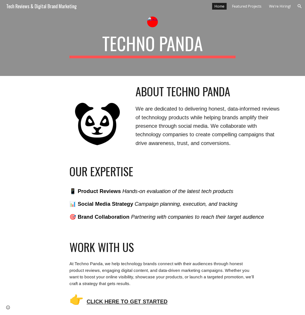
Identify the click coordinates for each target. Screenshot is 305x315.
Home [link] (219, 6)
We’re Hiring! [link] (280, 6)
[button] (299, 6)
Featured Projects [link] (246, 6)
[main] (152, 45)
